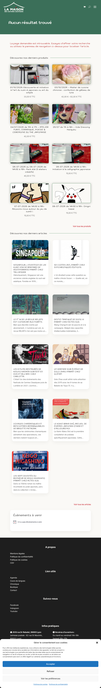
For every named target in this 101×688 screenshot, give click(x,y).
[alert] (30, 522)
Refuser (50, 671)
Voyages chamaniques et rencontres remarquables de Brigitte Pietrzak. (29, 426)
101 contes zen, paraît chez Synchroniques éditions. (69, 266)
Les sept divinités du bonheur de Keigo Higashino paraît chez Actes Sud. (29, 478)
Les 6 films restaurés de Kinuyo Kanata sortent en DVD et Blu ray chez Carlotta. (28, 373)
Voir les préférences (50, 678)
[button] (97, 642)
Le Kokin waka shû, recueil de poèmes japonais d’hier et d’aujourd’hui (70, 426)
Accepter (50, 664)
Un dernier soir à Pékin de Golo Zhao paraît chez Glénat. (68, 371)
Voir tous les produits (82, 226)
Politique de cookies (41, 684)
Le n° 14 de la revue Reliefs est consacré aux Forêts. (28, 320)
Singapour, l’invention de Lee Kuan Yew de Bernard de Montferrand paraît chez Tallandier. (29, 268)
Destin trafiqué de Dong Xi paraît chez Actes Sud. (69, 320)
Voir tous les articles (82, 504)
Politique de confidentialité (58, 684)
